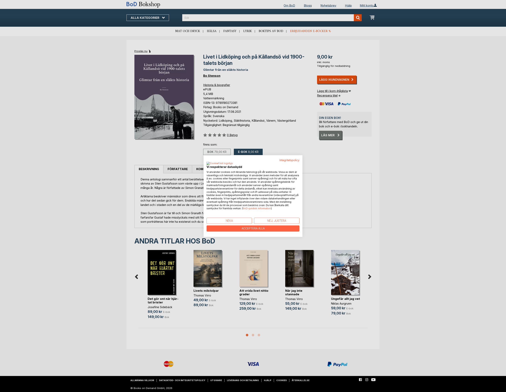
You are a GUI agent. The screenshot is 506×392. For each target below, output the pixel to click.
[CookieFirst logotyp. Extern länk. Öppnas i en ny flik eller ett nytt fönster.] (220, 163)
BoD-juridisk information (257, 208)
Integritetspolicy (289, 160)
